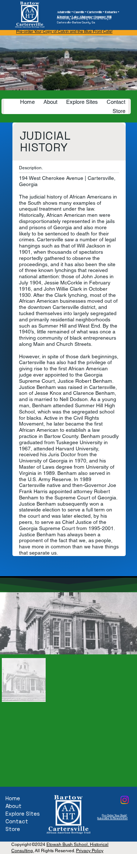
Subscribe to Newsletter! (112, 818)
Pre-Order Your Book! (114, 815)
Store (12, 828)
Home (12, 798)
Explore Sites (22, 813)
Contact (16, 821)
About (13, 805)
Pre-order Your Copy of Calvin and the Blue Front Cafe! (64, 31)
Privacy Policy (89, 850)
